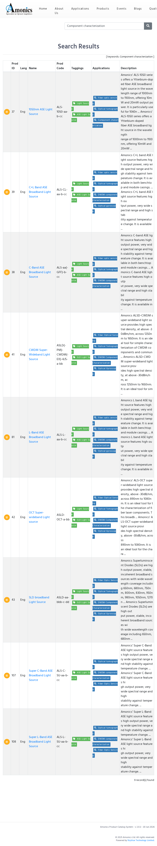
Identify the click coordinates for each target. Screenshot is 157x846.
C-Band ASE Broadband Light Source (40, 272)
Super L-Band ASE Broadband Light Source (40, 742)
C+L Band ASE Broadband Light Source (40, 192)
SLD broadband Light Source (39, 599)
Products (103, 9)
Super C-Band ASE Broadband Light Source (41, 675)
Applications (80, 9)
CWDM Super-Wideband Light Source (39, 355)
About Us (59, 11)
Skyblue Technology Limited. (141, 840)
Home (45, 9)
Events (121, 9)
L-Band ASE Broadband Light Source (40, 437)
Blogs (138, 9)
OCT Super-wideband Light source (39, 517)
